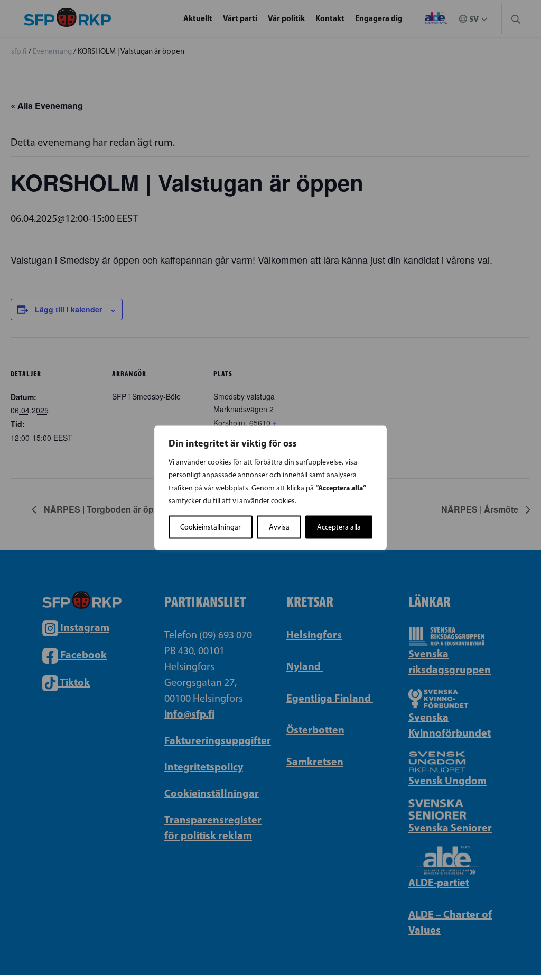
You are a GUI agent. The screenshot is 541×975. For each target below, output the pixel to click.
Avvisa (279, 526)
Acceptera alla (339, 526)
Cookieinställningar (210, 526)
